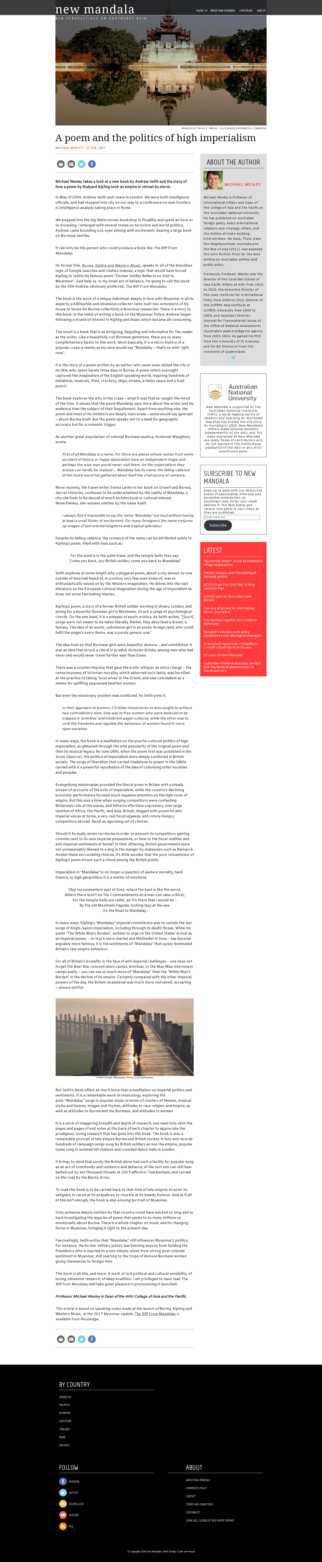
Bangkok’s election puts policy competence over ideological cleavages (232, 634)
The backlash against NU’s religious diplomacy (230, 622)
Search (261, 11)
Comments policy (196, 1488)
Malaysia (64, 1405)
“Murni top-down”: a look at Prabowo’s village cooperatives (233, 563)
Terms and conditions (199, 1504)
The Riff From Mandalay (155, 1314)
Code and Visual (186, 1551)
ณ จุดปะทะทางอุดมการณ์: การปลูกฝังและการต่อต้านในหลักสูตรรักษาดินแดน (231, 646)
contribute (246, 11)
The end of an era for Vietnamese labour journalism (229, 610)
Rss (70, 1526)
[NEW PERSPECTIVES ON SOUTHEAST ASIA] (94, 9)
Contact (191, 1496)
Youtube (73, 1515)
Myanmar (64, 1413)
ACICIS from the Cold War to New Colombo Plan (229, 587)
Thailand (64, 1429)
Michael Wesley (69, 148)
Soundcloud (75, 1504)
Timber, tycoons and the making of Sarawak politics (229, 575)
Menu (200, 11)
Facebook (73, 1482)
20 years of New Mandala (222, 656)
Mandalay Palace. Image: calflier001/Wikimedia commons (224, 128)
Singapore (65, 1421)
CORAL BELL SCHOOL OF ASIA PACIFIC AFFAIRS (210, 1520)
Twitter (73, 1493)
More (62, 1437)
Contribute (193, 1512)
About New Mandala (222, 11)
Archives (64, 1445)
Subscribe (217, 525)
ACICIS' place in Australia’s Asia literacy (227, 599)
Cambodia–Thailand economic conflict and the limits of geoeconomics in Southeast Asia (231, 667)
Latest (213, 550)
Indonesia (65, 1397)
